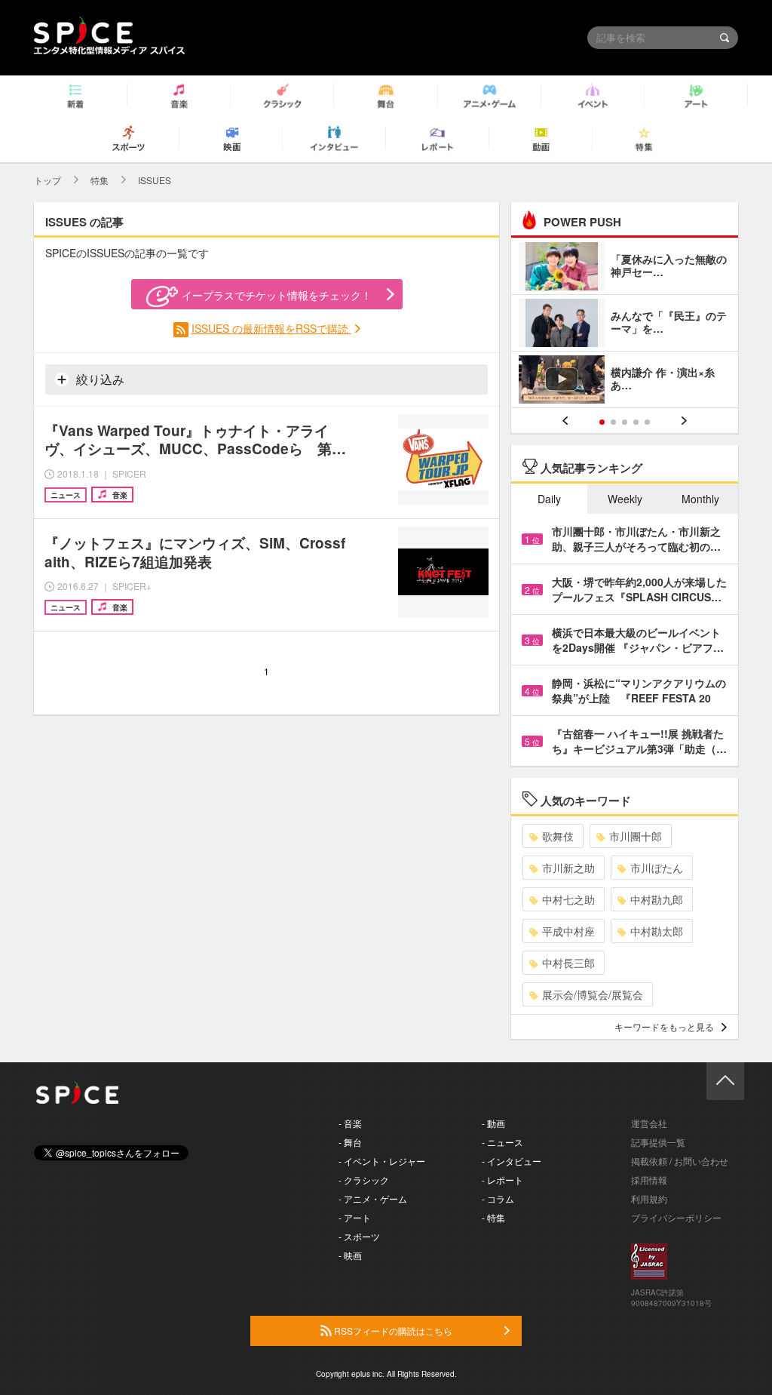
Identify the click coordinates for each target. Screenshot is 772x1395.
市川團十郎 (635, 835)
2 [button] (613, 422)
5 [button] (647, 422)
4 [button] (636, 422)
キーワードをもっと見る (664, 1026)
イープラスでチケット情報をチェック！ (277, 295)
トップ (47, 180)
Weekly (625, 498)
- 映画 (350, 1255)
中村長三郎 (568, 962)
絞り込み (98, 379)
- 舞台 (350, 1141)
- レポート (502, 1179)
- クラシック (364, 1179)
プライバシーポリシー (676, 1217)
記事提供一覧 (658, 1141)
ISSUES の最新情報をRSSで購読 (271, 328)
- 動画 (493, 1123)
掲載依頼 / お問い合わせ (679, 1160)
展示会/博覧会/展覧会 (592, 994)
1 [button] (602, 422)
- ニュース (502, 1141)
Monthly (700, 498)
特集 (99, 180)
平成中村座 (568, 931)
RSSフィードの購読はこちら (392, 1330)
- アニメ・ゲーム (373, 1198)
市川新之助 (568, 867)
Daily (549, 498)
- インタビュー (511, 1160)
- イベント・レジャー (382, 1160)
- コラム (498, 1198)
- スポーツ (359, 1236)
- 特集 (493, 1217)
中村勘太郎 (656, 931)
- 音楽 (350, 1123)
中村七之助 (568, 899)
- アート (355, 1217)
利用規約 (649, 1198)
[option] (624, 325)
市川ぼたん (656, 867)
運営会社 (649, 1123)
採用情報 (649, 1179)
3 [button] (624, 422)
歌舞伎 (558, 835)
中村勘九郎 (656, 899)
